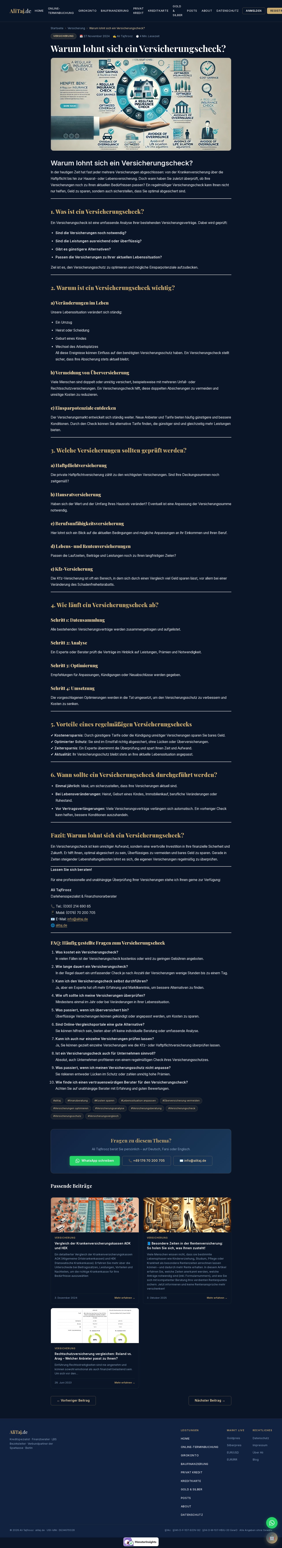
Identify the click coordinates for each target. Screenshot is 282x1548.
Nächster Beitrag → (210, 1400)
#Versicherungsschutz (67, 1116)
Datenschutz (228, 10)
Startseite (57, 28)
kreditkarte (158, 10)
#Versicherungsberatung (146, 1108)
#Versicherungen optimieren (70, 1108)
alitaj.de (61, 925)
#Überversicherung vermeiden (181, 1100)
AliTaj (20, 10)
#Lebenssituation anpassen (138, 1100)
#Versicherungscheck (181, 1108)
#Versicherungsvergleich (103, 1116)
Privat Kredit (138, 11)
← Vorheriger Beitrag (73, 1400)
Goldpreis (233, 1438)
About (207, 10)
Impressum (260, 1445)
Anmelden (254, 10)
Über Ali (258, 1452)
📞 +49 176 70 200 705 (146, 1160)
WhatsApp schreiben (98, 1160)
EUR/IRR (232, 1459)
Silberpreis (234, 1445)
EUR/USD (233, 1452)
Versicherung (76, 28)
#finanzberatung (78, 1100)
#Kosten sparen (104, 1100)
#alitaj (57, 1100)
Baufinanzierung (115, 10)
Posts (192, 10)
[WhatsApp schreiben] (272, 1523)
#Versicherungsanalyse (109, 1108)
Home (39, 10)
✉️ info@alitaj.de (193, 1160)
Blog (256, 1459)
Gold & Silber (178, 11)
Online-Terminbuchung (61, 11)
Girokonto (87, 10)
